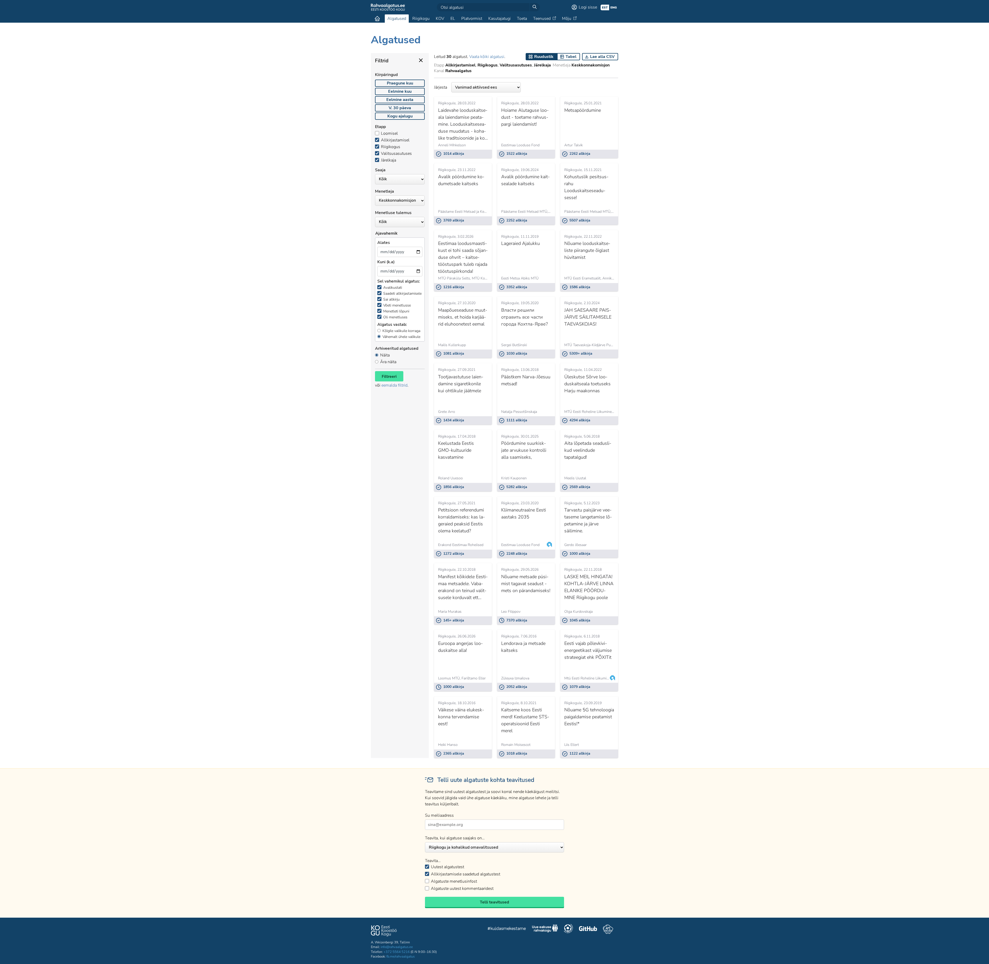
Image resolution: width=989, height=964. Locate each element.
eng (613, 7)
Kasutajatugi (499, 18)
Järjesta (440, 87)
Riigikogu (421, 18)
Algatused (396, 18)
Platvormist (471, 18)
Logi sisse (588, 7)
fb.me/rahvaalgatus (400, 956)
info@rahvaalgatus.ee (397, 947)
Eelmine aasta (399, 100)
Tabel (571, 56)
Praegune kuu (400, 83)
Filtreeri (389, 376)
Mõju (566, 18)
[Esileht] (377, 18)
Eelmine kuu (400, 91)
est (605, 7)
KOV (440, 18)
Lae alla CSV (602, 56)
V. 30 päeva (400, 108)
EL (452, 18)
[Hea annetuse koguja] (568, 929)
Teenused (542, 18)
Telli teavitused (494, 902)
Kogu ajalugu (400, 116)
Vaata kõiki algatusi (486, 56)
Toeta (522, 18)
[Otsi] (535, 7)
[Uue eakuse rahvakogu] (545, 929)
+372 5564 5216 (396, 952)
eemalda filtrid (394, 385)
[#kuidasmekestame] (507, 929)
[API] (608, 929)
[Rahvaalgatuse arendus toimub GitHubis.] (588, 929)
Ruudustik (543, 56)
